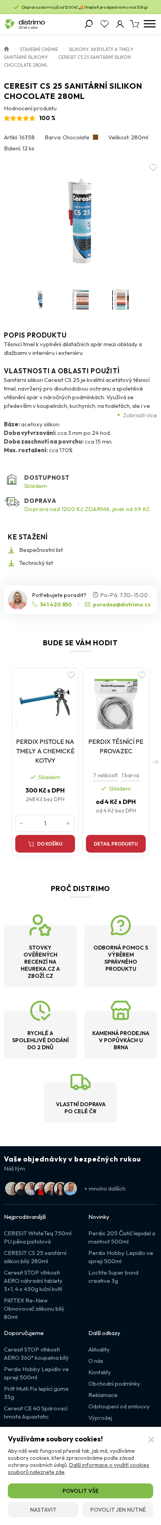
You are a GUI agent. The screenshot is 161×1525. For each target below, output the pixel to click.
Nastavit (43, 1509)
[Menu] (149, 24)
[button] (155, 762)
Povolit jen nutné (118, 1509)
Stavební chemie (39, 49)
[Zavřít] (151, 1440)
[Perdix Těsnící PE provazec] (116, 700)
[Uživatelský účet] (120, 24)
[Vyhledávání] (89, 24)
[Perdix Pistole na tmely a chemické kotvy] (45, 700)
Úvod (6, 48)
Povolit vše (80, 1490)
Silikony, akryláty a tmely (101, 49)
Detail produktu (116, 844)
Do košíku (50, 844)
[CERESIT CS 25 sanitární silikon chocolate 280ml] (80, 221)
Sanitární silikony (26, 57)
